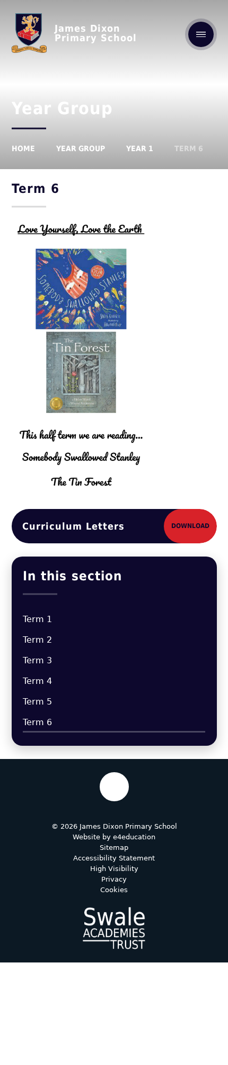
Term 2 (37, 640)
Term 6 (188, 148)
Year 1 (139, 148)
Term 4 (37, 681)
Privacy (114, 879)
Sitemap (114, 847)
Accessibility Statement (114, 858)
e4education (134, 837)
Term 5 (37, 702)
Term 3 (37, 660)
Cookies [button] (114, 890)
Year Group (80, 148)
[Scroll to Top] (114, 786)
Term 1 (37, 619)
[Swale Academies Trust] (114, 928)
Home (23, 148)
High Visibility (114, 869)
